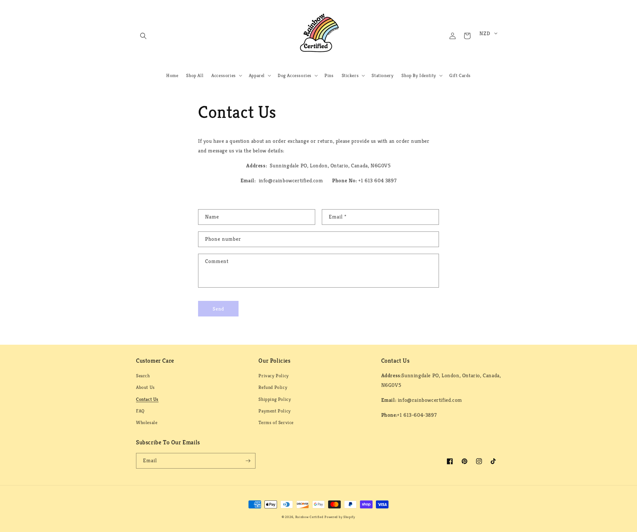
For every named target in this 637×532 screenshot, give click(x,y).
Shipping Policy (274, 399)
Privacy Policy (273, 376)
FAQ (140, 411)
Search (143, 376)
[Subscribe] (248, 461)
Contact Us (147, 399)
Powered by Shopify (339, 517)
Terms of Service (276, 422)
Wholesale (146, 422)
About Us (145, 387)
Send (218, 309)
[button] (143, 36)
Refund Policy (272, 387)
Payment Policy (274, 411)
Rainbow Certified (309, 517)
